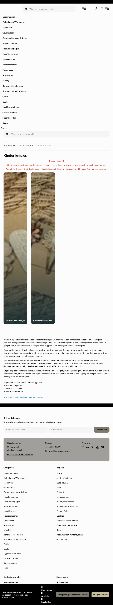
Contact (60, 492)
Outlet (5, 96)
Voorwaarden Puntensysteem (69, 534)
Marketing (46, 602)
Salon (5, 123)
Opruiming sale (9, 17)
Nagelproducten (10, 43)
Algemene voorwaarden (67, 506)
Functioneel (46, 590)
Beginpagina (9, 145)
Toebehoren (8, 70)
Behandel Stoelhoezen (13, 86)
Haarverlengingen (11, 48)
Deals (5, 102)
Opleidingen (62, 482)
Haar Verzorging (10, 54)
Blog (58, 530)
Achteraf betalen (64, 478)
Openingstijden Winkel (66, 525)
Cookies (60, 516)
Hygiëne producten (11, 107)
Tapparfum (7, 27)
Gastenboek (61, 539)
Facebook (63, 582)
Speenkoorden (9, 117)
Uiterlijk (6, 80)
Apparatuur (8, 75)
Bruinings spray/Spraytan (14, 91)
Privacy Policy (63, 511)
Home (59, 473)
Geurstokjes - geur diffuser (15, 38)
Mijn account (62, 497)
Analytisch (46, 596)
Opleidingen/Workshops (14, 22)
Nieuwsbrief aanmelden (67, 520)
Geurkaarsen (8, 32)
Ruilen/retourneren (65, 501)
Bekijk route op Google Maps (20, 454)
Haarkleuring (9, 59)
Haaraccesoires (10, 64)
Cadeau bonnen (10, 112)
